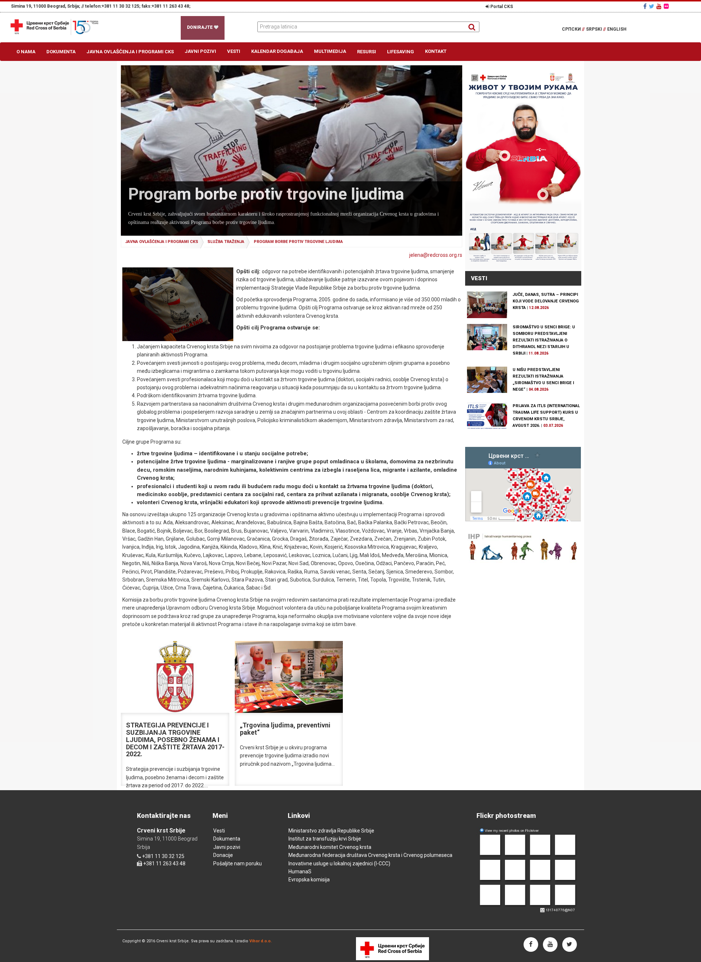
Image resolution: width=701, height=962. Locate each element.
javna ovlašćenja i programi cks (161, 241)
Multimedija (330, 51)
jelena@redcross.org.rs (435, 255)
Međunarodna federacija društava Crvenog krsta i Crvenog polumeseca (370, 855)
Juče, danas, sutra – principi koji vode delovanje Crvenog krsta (546, 301)
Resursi (366, 51)
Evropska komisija (309, 879)
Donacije (223, 855)
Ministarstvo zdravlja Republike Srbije (331, 831)
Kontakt (436, 51)
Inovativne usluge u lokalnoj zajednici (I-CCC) (339, 863)
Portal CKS (501, 6)
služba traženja (225, 241)
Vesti (233, 51)
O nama (25, 51)
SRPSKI (596, 29)
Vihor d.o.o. (260, 941)
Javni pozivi (200, 51)
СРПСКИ (573, 29)
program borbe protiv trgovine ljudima (298, 241)
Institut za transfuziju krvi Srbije (324, 839)
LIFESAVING (400, 51)
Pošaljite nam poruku (237, 863)
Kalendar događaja (277, 51)
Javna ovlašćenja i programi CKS (130, 51)
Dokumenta (61, 51)
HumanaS (299, 871)
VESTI (479, 278)
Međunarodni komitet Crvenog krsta (329, 847)
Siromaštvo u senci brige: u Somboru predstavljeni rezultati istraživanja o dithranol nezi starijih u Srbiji (544, 340)
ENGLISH (617, 29)
